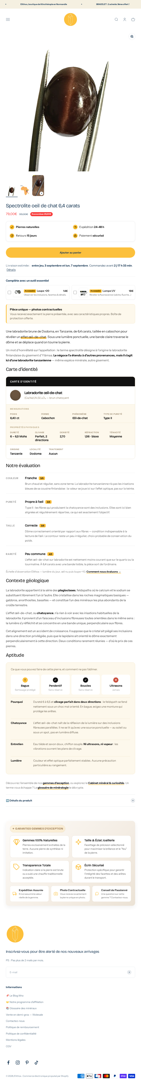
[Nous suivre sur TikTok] (36, 1062)
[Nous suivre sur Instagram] (17, 1062)
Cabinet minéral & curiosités (106, 783)
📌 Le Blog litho (15, 995)
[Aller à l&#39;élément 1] (12, 190)
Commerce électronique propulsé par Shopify (45, 1076)
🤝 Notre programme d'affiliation (24, 1002)
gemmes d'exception (56, 783)
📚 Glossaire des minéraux (21, 1008)
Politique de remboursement (22, 1027)
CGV (8, 1046)
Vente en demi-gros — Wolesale (24, 1014)
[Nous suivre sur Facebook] (8, 1062)
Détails (11, 269)
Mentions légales (16, 1040)
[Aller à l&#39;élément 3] (38, 186)
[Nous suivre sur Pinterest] (27, 1062)
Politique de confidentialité (21, 1033)
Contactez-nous (15, 1021)
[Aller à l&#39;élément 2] (25, 190)
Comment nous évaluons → (103, 571)
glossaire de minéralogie (53, 787)
